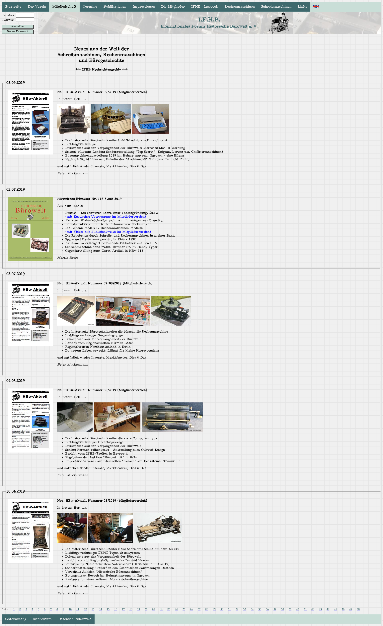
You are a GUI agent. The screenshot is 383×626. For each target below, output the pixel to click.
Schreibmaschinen (276, 7)
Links (302, 7)
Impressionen (144, 7)
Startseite (13, 7)
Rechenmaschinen (240, 7)
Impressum (42, 619)
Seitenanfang (15, 619)
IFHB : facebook (204, 7)
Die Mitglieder (173, 7)
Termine (90, 7)
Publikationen (115, 7)
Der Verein (37, 7)
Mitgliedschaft (64, 7)
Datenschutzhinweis (74, 619)
